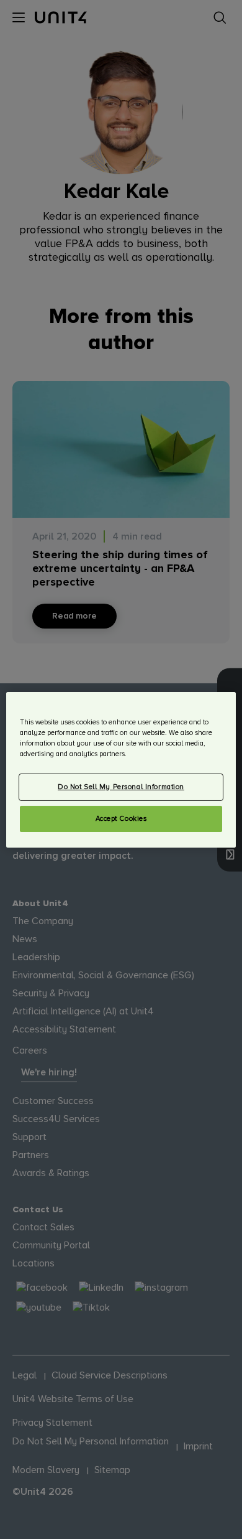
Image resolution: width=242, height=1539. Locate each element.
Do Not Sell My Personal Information (121, 787)
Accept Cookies (121, 819)
